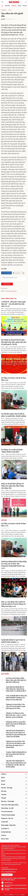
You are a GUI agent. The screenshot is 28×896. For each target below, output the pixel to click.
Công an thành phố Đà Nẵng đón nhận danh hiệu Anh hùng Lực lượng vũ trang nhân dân (16, 697)
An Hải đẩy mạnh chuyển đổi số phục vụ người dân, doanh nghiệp (13, 415)
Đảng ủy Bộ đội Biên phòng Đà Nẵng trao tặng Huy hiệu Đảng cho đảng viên (12, 485)
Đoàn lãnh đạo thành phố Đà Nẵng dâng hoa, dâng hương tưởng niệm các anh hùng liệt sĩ (16, 689)
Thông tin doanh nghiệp (8, 815)
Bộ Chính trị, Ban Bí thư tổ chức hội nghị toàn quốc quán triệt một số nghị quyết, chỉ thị (13, 342)
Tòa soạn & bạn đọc (7, 811)
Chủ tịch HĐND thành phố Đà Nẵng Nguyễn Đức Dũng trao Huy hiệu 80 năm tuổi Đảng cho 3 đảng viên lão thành (16, 733)
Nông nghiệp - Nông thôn (8, 825)
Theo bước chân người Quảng (9, 805)
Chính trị (14, 5)
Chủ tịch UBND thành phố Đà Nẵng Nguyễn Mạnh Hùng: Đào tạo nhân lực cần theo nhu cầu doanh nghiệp (16, 764)
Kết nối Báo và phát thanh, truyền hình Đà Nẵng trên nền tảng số (13, 879)
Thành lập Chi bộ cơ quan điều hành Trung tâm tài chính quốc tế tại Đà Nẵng (16, 724)
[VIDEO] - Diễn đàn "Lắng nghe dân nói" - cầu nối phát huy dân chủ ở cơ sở (13, 304)
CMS (11, 894)
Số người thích (14, 291)
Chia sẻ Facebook (7, 272)
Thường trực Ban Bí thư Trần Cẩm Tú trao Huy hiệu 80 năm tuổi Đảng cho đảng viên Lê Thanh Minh (15, 744)
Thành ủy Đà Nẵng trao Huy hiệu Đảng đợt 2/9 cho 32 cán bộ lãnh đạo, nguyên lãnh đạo (16, 715)
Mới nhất (7, 5)
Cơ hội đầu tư (5, 828)
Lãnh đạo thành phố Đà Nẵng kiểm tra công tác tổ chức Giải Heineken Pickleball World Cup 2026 (14, 564)
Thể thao (3, 794)
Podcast (3, 835)
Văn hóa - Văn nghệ (6, 788)
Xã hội (19, 5)
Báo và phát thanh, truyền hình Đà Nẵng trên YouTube (16, 889)
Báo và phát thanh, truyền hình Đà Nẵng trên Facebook (16, 886)
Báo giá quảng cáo (7, 874)
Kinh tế (25, 5)
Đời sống (3, 791)
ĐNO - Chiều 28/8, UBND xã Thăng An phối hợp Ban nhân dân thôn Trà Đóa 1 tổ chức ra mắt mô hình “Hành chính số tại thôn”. (13, 456)
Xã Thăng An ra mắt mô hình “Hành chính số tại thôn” (12, 450)
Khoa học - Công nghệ (7, 801)
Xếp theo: (3, 291)
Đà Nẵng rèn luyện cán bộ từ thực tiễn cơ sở (13, 379)
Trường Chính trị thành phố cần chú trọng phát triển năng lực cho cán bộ (16, 754)
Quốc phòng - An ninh (7, 808)
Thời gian (8, 291)
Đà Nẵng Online (8, 882)
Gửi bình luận (7, 284)
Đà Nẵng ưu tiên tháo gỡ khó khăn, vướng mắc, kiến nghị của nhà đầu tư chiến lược (16, 680)
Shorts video (5, 839)
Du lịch (3, 784)
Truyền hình (4, 822)
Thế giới (3, 798)
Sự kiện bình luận (6, 832)
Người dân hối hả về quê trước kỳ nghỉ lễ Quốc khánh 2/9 (13, 641)
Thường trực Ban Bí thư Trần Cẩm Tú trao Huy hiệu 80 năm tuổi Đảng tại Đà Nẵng (15, 706)
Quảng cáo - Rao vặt (7, 818)
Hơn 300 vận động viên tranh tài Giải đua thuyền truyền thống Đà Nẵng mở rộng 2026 (13, 604)
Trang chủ (3, 10)
